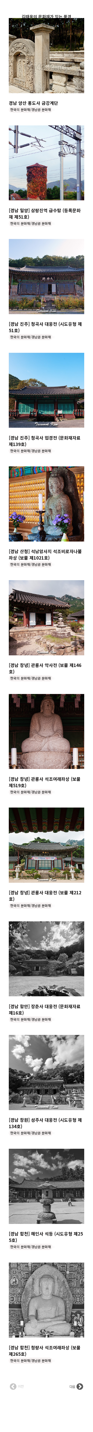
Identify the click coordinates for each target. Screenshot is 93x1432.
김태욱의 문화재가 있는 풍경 (46, 16)
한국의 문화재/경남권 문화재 (30, 109)
